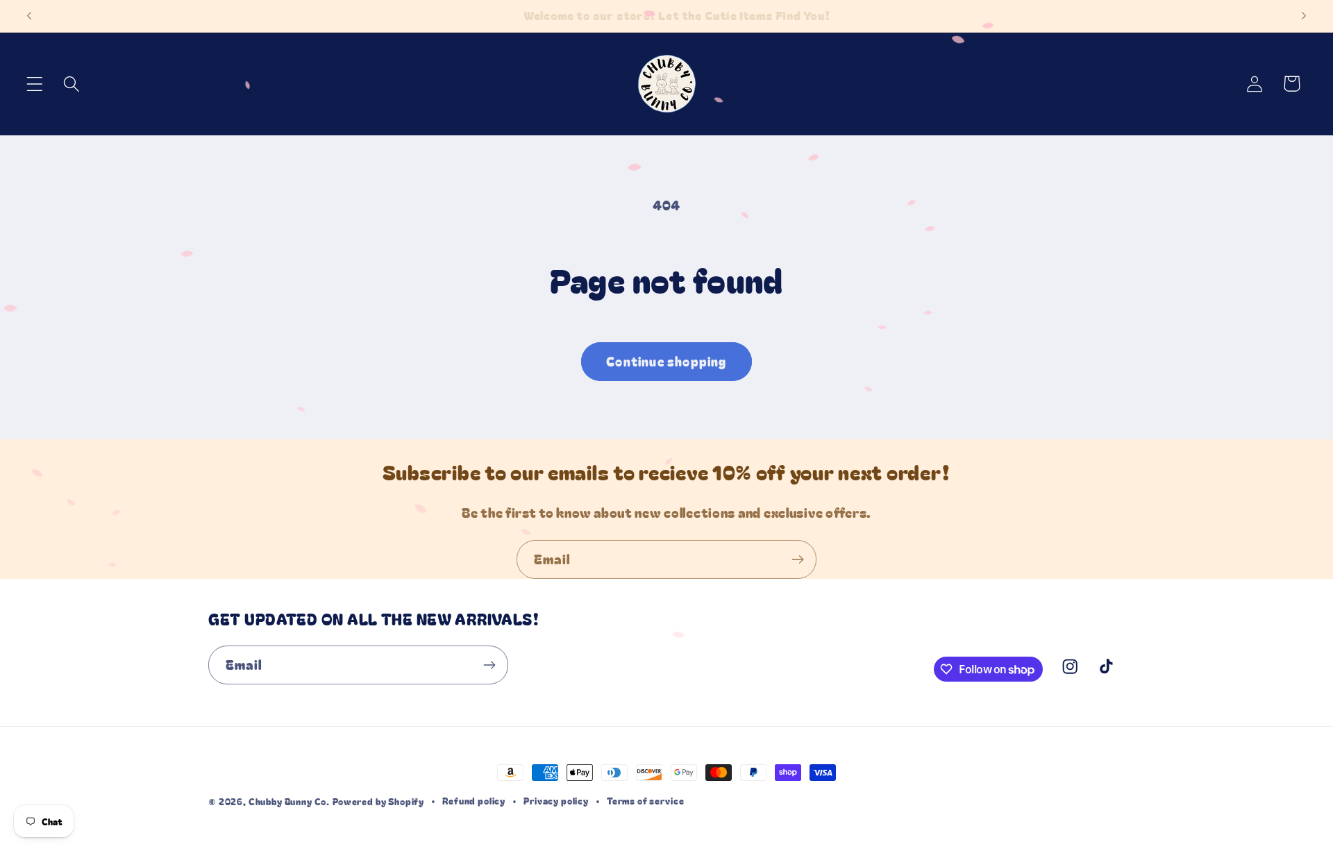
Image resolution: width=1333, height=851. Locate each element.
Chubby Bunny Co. (289, 801)
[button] (35, 83)
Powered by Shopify (378, 801)
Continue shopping (666, 361)
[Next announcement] (1304, 16)
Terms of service (645, 800)
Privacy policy (556, 800)
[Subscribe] (797, 559)
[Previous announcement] (29, 16)
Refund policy (473, 800)
